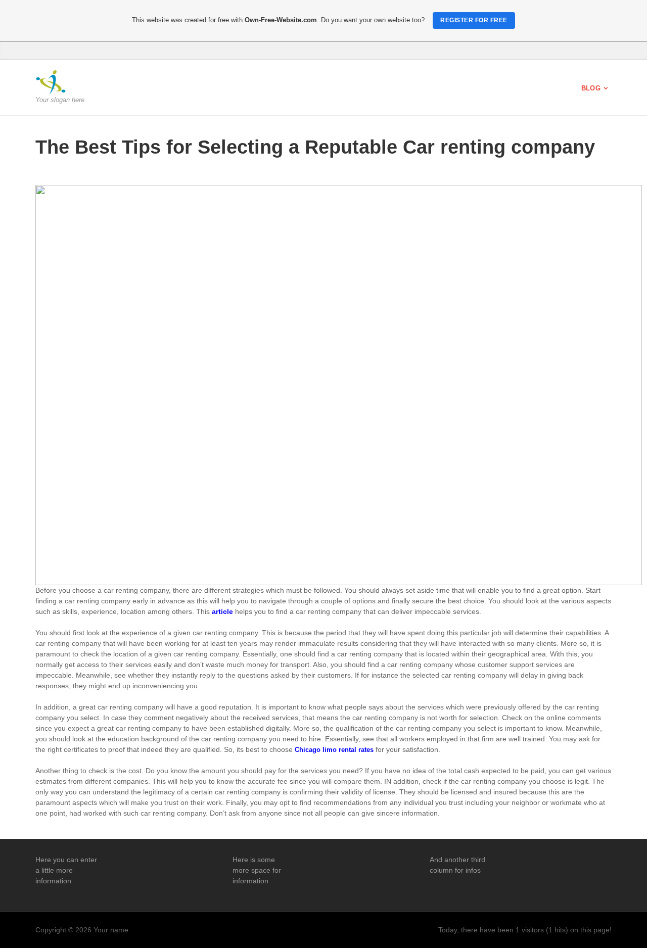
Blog (590, 88)
